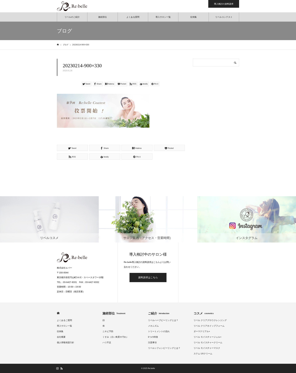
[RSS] (61, 368)
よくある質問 (132, 17)
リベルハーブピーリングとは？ (163, 320)
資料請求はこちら (148, 277)
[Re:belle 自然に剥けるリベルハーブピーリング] (72, 6)
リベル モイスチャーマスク (207, 348)
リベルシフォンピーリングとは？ (164, 348)
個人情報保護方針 (65, 342)
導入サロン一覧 (163, 17)
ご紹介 (158, 313)
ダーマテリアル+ (202, 331)
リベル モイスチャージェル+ (207, 337)
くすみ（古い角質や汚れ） (115, 337)
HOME (58, 313)
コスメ (204, 313)
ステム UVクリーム (203, 353)
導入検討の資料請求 (223, 4)
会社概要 (61, 337)
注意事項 (152, 342)
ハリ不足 (107, 342)
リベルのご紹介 (72, 17)
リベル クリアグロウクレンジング (210, 320)
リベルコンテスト (223, 17)
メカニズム (153, 326)
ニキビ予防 (108, 331)
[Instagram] (57, 368)
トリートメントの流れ (159, 331)
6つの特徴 (153, 337)
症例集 (193, 17)
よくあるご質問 (64, 320)
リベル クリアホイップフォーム (209, 326)
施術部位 (102, 17)
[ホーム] (58, 45)
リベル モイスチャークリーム (208, 342)
